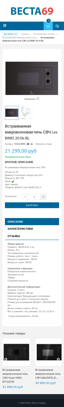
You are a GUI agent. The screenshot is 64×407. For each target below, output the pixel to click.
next (58, 359)
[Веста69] (32, 11)
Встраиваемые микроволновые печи (19, 38)
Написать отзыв (44, 144)
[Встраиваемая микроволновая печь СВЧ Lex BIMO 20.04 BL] (12, 113)
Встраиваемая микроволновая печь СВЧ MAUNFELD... (48, 374)
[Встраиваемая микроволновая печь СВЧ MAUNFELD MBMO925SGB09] (49, 352)
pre (5, 359)
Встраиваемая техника (44, 34)
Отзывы (14, 236)
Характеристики (20, 229)
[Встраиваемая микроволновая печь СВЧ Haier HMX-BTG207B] (16, 352)
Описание (15, 222)
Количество (11, 196)
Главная (25, 34)
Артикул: (9, 144)
